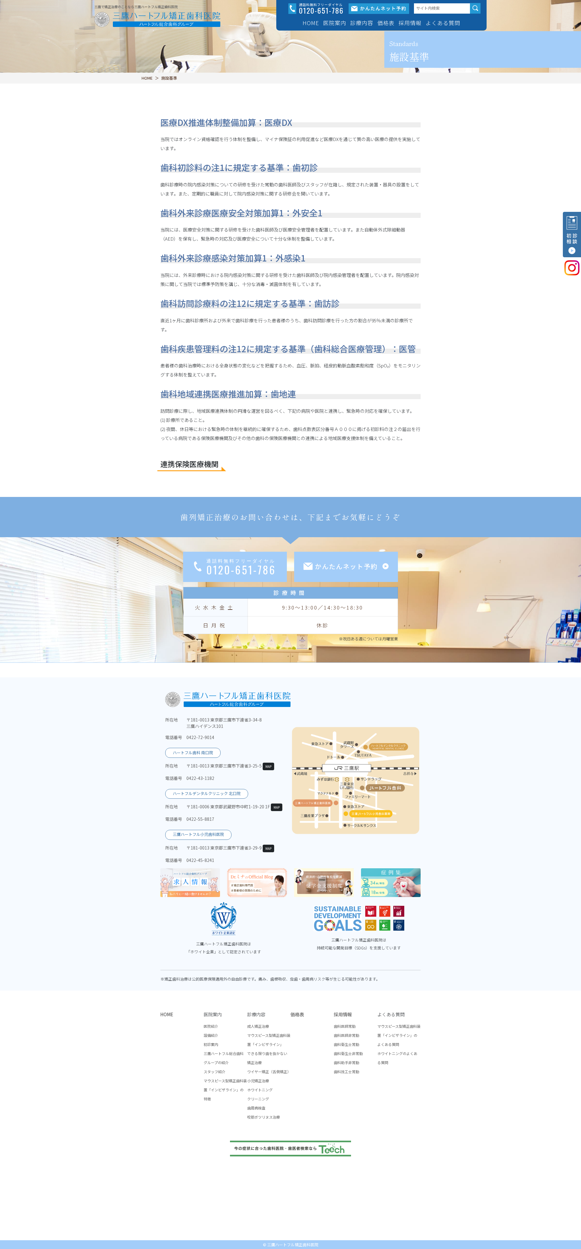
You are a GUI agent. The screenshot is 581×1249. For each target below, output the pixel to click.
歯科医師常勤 (345, 1026)
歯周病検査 (256, 1107)
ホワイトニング (260, 1089)
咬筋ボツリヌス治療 (263, 1116)
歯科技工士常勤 (346, 1071)
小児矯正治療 (258, 1080)
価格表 (386, 23)
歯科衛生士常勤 (346, 1044)
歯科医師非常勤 (346, 1035)
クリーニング (258, 1098)
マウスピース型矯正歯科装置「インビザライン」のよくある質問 (399, 1035)
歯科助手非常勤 (346, 1062)
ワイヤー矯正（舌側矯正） (269, 1071)
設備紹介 (211, 1035)
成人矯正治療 (258, 1026)
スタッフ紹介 (214, 1071)
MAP (268, 766)
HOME (311, 23)
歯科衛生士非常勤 (348, 1053)
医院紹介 (211, 1026)
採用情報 (343, 1014)
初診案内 (211, 1044)
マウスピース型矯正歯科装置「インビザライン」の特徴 (225, 1089)
